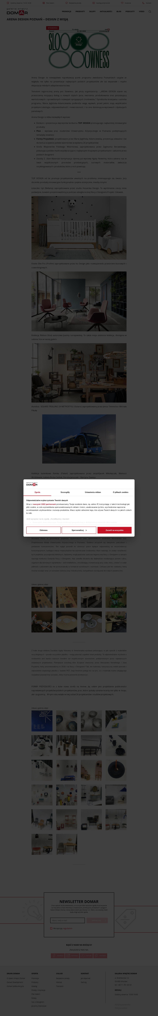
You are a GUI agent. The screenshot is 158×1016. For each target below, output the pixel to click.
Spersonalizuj (78, 530)
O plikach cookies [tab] (120, 492)
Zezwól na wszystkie (114, 530)
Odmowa (43, 530)
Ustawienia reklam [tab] (93, 492)
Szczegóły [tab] (65, 492)
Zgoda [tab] (37, 492)
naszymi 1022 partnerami (44, 504)
